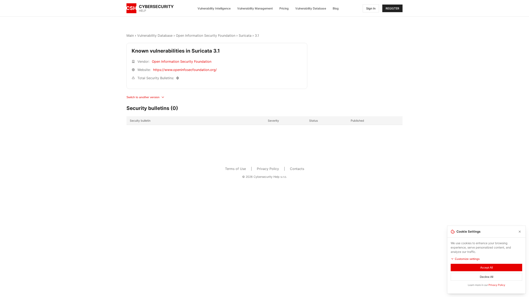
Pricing (284, 8)
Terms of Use (235, 169)
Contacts (297, 169)
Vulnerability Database (310, 8)
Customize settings (467, 258)
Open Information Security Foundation (205, 35)
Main (130, 35)
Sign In (370, 8)
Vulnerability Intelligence (214, 8)
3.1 (257, 35)
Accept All (486, 267)
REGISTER (392, 8)
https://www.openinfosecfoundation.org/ (185, 70)
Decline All (486, 276)
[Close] (519, 231)
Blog (336, 8)
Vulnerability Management (255, 8)
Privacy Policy (268, 169)
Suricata (245, 35)
